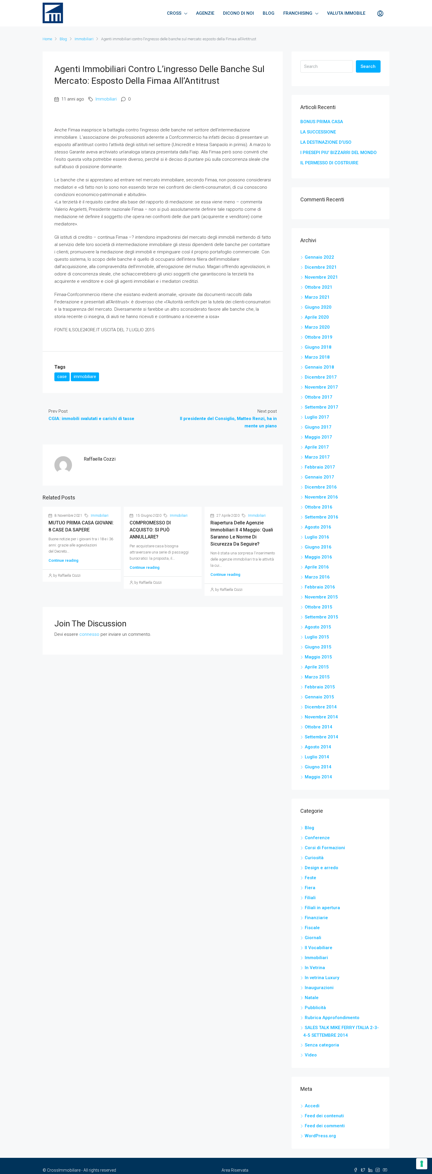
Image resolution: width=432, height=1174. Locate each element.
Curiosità (314, 857)
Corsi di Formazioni (325, 847)
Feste (310, 877)
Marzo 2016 (317, 577)
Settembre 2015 (321, 617)
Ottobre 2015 (318, 607)
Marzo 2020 (317, 327)
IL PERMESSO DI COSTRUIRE (329, 162)
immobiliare (85, 376)
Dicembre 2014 (321, 707)
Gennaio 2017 (319, 477)
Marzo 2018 (317, 357)
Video (311, 1055)
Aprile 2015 (317, 667)
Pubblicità (315, 1007)
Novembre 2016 (321, 497)
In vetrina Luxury (322, 977)
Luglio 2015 (317, 637)
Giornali (313, 937)
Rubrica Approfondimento (332, 1017)
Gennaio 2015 (319, 697)
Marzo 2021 (317, 297)
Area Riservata (235, 1170)
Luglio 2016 (317, 537)
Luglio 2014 (317, 757)
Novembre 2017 (321, 387)
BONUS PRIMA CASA (321, 121)
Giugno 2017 (318, 427)
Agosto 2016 (318, 527)
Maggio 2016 (318, 557)
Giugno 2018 (318, 347)
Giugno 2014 (318, 767)
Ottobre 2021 (318, 287)
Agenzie (205, 13)
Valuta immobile (346, 13)
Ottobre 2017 (318, 397)
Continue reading (63, 560)
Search (368, 66)
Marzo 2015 (317, 677)
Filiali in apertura (322, 907)
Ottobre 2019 (318, 337)
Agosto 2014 (318, 747)
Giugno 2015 (318, 647)
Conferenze (317, 837)
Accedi (312, 1105)
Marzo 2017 (317, 457)
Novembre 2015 (321, 597)
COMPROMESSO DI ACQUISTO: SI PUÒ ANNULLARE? (150, 530)
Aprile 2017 (317, 447)
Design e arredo (321, 867)
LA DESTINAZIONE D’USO (325, 142)
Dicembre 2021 (321, 267)
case (62, 376)
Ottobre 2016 (318, 507)
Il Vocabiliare (318, 947)
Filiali (310, 897)
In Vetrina (315, 967)
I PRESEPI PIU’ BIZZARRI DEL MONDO (338, 152)
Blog (268, 13)
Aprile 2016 (317, 567)
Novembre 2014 (321, 717)
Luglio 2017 (317, 417)
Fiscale (312, 927)
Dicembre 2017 (321, 377)
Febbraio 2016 (320, 587)
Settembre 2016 (321, 517)
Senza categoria (322, 1045)
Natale (312, 997)
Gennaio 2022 (319, 257)
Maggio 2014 (318, 777)
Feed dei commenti (325, 1125)
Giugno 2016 (318, 547)
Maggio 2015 (318, 657)
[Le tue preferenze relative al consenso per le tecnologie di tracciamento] (421, 1163)
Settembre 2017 (321, 407)
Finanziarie (316, 917)
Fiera (310, 887)
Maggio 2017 (318, 437)
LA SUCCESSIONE (318, 132)
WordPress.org (320, 1135)
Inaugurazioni (319, 987)
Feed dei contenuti (324, 1115)
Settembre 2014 (321, 737)
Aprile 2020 (317, 317)
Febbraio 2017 (320, 467)
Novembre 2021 (321, 277)
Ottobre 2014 (318, 727)
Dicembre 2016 (321, 487)
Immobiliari (84, 39)
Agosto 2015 (318, 627)
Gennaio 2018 (319, 367)
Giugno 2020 (318, 307)
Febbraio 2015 (320, 687)
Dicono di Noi (238, 13)
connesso (89, 634)
